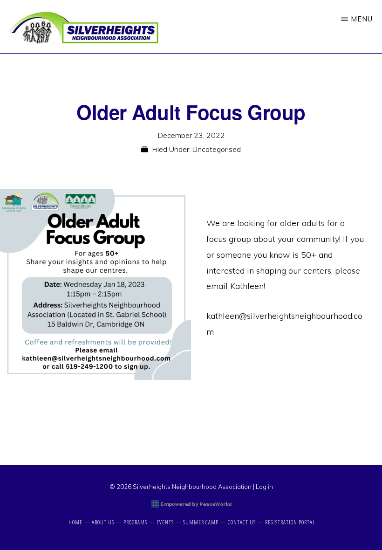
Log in (264, 486)
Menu (362, 18)
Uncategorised (216, 149)
